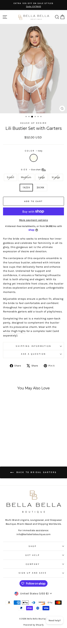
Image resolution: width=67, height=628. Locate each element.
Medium (26, 177)
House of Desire (33, 123)
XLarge (56, 177)
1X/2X (26, 187)
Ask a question (33, 354)
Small (10, 177)
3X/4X (40, 187)
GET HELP (32, 555)
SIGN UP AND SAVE (33, 573)
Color (33, 150)
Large (41, 177)
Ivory (33, 157)
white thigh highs (14, 331)
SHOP (32, 546)
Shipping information (33, 346)
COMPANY (33, 564)
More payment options (33, 220)
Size (31, 169)
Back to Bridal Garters (36, 472)
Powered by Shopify (33, 625)
